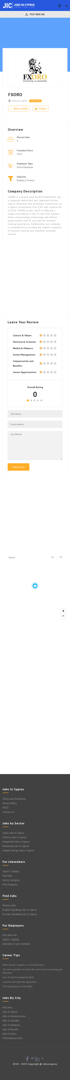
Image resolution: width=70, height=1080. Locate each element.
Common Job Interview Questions (20, 981)
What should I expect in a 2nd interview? (23, 964)
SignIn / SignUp (11, 871)
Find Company (10, 884)
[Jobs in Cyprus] (19, 5)
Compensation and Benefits (23, 363)
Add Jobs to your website (16, 943)
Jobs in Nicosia (10, 1029)
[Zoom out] (63, 615)
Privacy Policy (10, 803)
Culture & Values (22, 335)
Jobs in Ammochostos (14, 1016)
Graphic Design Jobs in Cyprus (18, 850)
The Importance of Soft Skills (18, 986)
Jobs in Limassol (11, 1025)
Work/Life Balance (23, 348)
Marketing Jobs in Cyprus (16, 846)
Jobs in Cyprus (10, 1011)
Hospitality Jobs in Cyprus (16, 841)
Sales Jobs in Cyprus (13, 832)
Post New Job (37, 14)
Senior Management (24, 354)
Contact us (8, 812)
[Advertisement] (35, 275)
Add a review (20, 108)
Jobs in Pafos (9, 1033)
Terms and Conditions (14, 798)
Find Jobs (7, 875)
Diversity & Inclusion (24, 341)
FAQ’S (6, 807)
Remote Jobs (9, 905)
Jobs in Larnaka (11, 1020)
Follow (42, 108)
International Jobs (12, 1038)
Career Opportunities (24, 372)
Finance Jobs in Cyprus (15, 837)
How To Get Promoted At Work (18, 977)
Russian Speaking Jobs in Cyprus (20, 914)
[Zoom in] (63, 610)
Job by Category (11, 880)
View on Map (35, 101)
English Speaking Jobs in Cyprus (20, 909)
